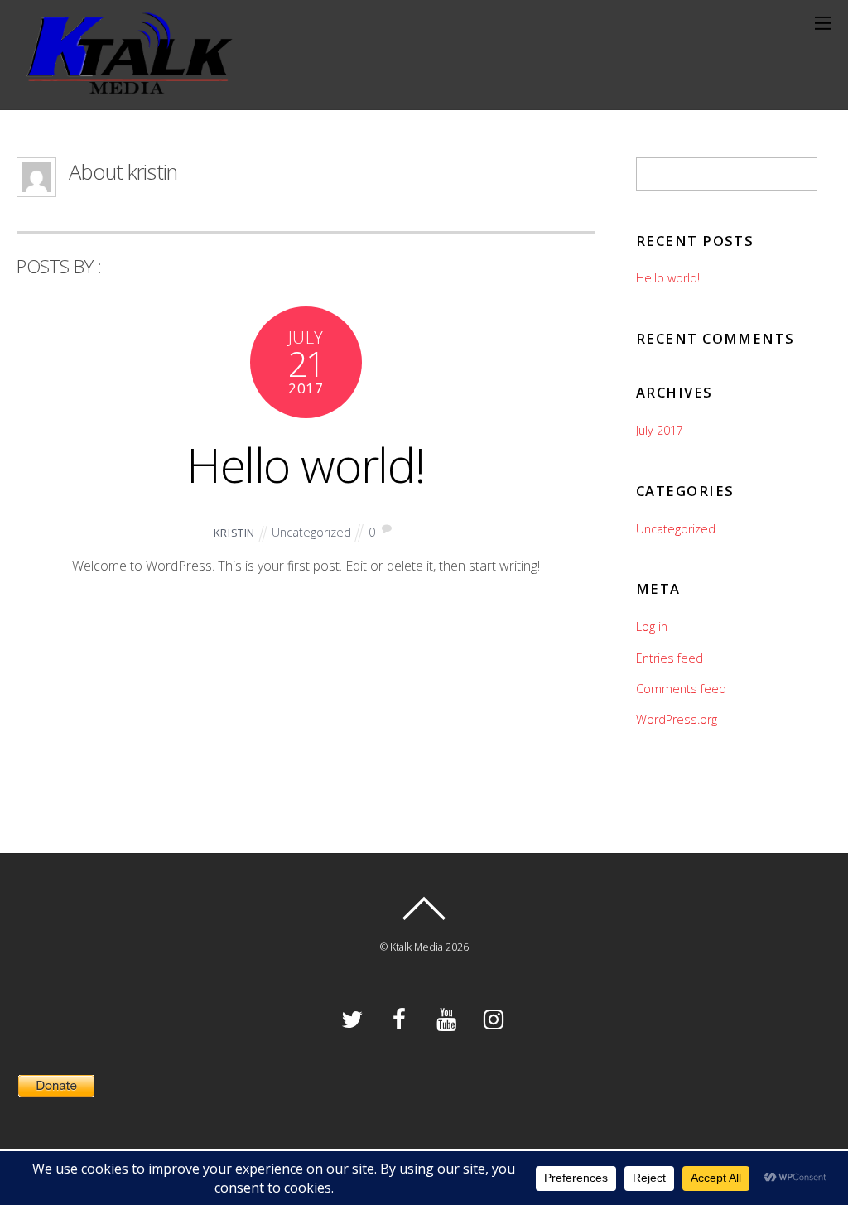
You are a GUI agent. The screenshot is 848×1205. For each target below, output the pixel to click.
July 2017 (659, 430)
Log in (651, 626)
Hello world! (306, 464)
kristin (235, 532)
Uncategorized (311, 532)
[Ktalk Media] (125, 86)
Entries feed (669, 658)
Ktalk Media (416, 947)
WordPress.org (676, 719)
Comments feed (681, 688)
